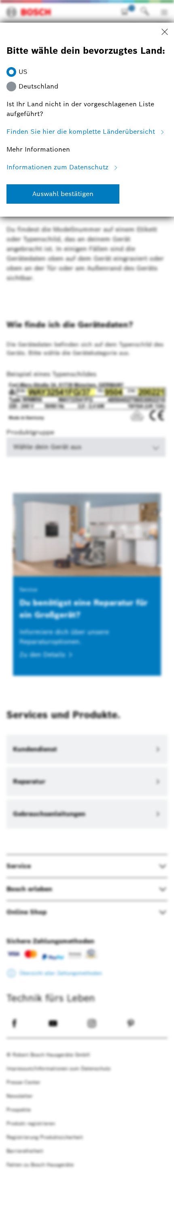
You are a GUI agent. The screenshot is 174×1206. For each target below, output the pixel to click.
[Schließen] (164, 32)
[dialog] (87, 603)
